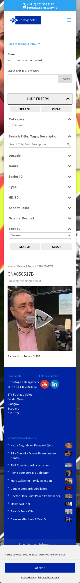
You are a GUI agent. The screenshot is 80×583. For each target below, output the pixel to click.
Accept (40, 568)
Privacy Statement (48, 577)
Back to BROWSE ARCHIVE (24, 44)
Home (11, 266)
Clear (56, 109)
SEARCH (24, 109)
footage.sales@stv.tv (24, 382)
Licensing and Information (37, 544)
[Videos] (10, 125)
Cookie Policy (28, 577)
